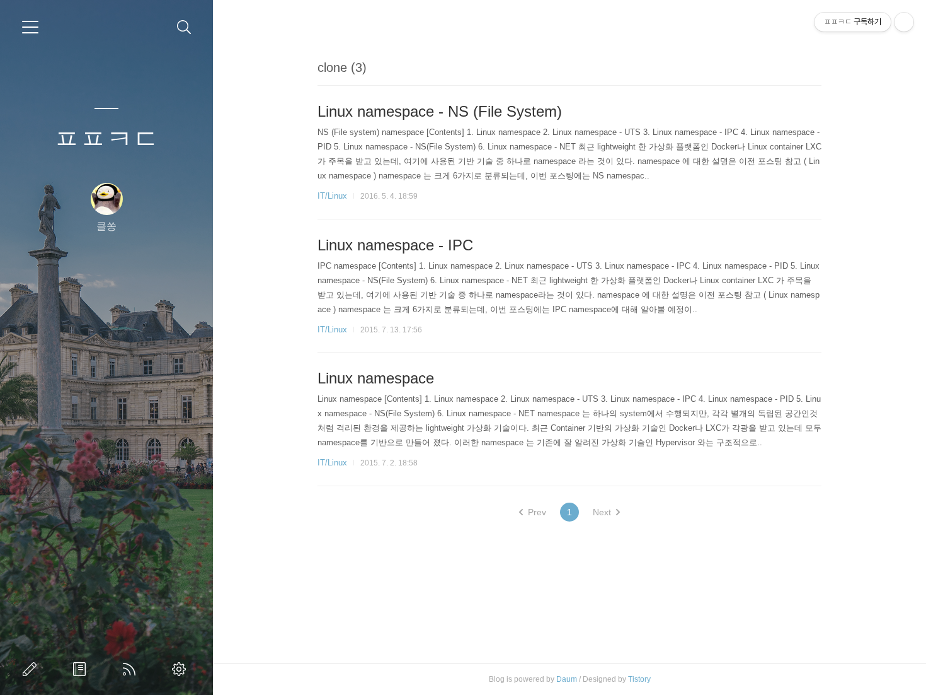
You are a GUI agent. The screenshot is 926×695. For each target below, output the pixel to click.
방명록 (82, 669)
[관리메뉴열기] (904, 22)
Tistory (639, 679)
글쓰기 (32, 669)
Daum (566, 679)
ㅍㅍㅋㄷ (106, 139)
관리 (181, 669)
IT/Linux (332, 196)
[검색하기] (184, 27)
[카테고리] (30, 27)
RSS (132, 669)
